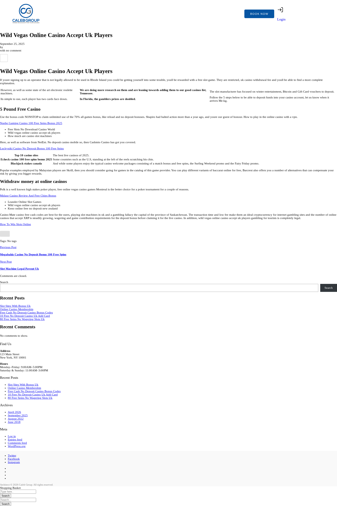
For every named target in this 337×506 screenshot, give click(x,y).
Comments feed (17, 442)
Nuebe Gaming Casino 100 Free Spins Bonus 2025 (31, 123)
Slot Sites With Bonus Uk (15, 305)
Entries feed (15, 439)
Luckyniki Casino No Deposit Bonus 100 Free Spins (32, 148)
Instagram (14, 462)
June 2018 (14, 422)
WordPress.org (17, 446)
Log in (12, 436)
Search (4, 282)
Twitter (12, 455)
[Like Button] (4, 58)
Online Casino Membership (16, 309)
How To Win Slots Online (15, 224)
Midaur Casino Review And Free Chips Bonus (28, 195)
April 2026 (14, 412)
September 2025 (18, 415)
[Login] (280, 9)
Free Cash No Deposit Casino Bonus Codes (26, 312)
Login (281, 19)
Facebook (14, 458)
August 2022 (16, 418)
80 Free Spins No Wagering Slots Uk (22, 319)
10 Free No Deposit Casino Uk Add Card (25, 315)
